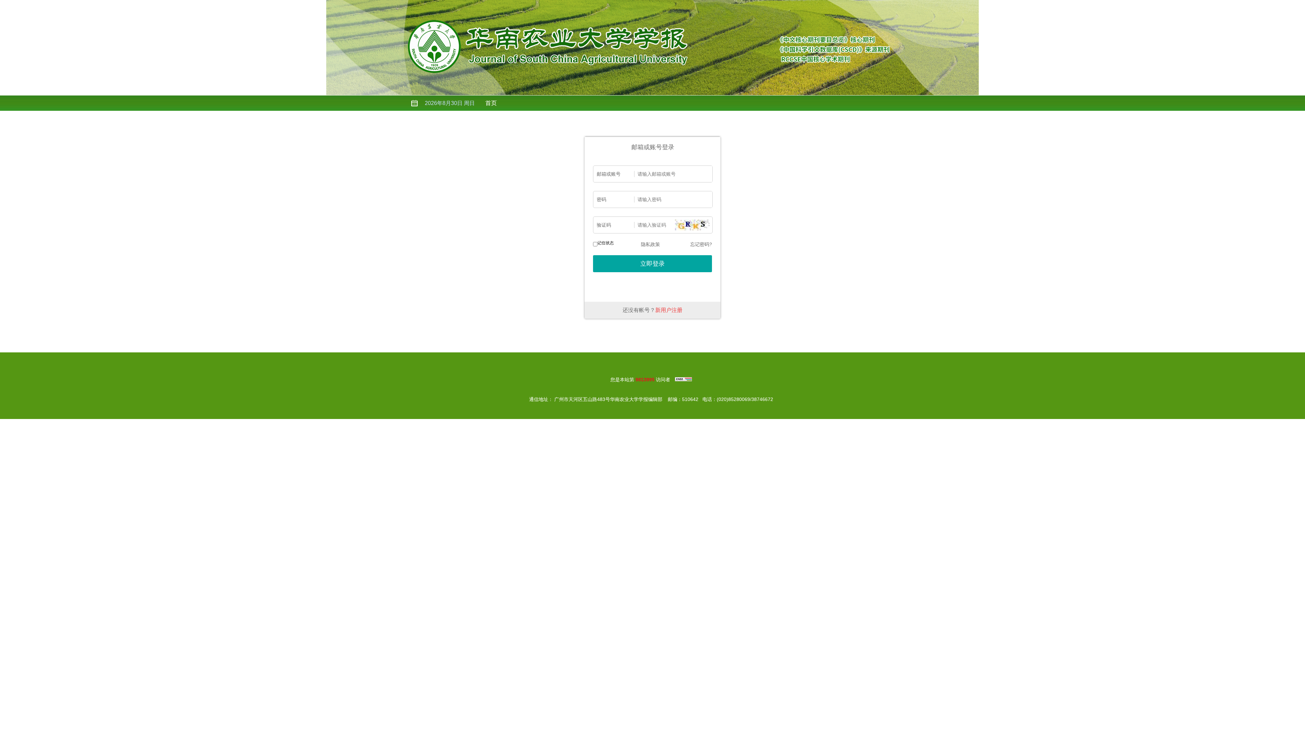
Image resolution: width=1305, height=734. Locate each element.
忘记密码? (701, 244)
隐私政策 (650, 244)
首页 (491, 103)
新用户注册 (668, 310)
